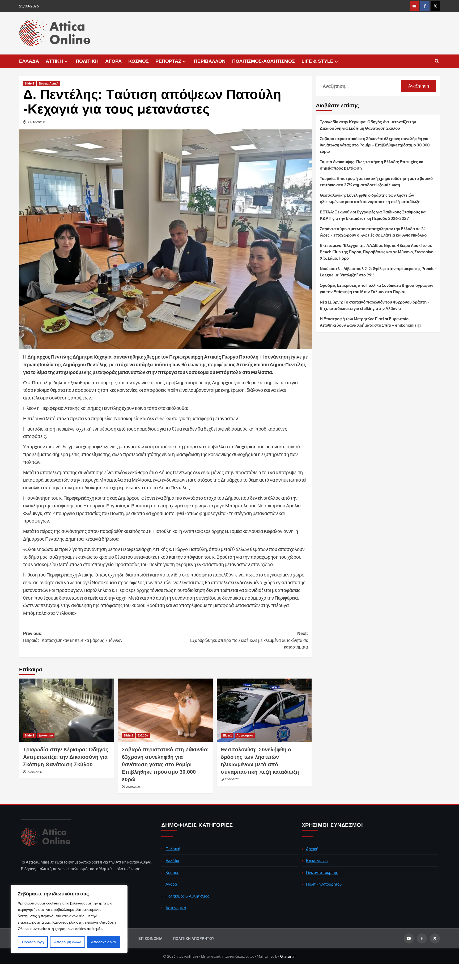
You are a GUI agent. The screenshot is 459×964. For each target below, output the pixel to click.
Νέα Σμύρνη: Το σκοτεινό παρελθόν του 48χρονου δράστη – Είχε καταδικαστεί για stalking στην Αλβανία (375, 305)
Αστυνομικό (244, 735)
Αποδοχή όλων (103, 942)
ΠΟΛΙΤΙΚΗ (87, 61)
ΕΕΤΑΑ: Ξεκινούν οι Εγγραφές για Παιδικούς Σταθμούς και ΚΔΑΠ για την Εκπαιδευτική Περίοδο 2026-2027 (373, 215)
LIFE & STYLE (317, 61)
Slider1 (29, 83)
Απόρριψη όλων (67, 942)
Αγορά (171, 884)
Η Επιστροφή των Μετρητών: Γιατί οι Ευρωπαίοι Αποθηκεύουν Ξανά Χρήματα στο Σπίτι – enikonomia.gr (370, 321)
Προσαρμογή (33, 942)
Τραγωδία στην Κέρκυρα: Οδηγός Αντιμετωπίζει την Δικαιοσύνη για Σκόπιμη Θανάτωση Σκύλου (65, 757)
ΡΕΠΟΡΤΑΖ (168, 61)
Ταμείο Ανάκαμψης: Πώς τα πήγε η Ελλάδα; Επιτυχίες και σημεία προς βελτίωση (372, 164)
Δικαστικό (46, 735)
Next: (249, 640)
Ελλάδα (143, 735)
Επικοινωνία (317, 860)
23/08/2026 (34, 771)
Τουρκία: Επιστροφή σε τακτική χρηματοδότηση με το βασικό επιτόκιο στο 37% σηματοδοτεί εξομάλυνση (376, 181)
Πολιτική (172, 848)
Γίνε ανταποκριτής (322, 872)
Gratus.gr (288, 956)
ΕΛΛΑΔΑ (29, 61)
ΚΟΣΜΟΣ (138, 61)
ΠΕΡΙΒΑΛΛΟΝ (210, 61)
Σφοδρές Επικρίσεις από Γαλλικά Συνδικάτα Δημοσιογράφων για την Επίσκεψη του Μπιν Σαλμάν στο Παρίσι (376, 288)
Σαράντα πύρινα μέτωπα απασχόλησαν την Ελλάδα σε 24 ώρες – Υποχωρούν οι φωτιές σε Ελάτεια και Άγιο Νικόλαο (373, 231)
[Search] (437, 61)
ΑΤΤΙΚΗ (54, 61)
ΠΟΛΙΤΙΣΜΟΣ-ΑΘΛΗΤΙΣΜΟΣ (263, 61)
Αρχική (312, 848)
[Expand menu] (66, 61)
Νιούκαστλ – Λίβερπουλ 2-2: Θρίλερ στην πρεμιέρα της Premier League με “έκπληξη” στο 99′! (378, 271)
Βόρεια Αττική (48, 83)
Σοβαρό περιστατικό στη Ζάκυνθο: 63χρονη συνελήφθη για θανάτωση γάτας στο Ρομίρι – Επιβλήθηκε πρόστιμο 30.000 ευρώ (165, 764)
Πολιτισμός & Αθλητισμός (187, 896)
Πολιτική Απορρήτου (324, 884)
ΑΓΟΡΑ (113, 61)
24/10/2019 (36, 122)
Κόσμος (172, 872)
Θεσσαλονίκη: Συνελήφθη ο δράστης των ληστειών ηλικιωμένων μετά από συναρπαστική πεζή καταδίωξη (370, 198)
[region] (69, 919)
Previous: (73, 637)
